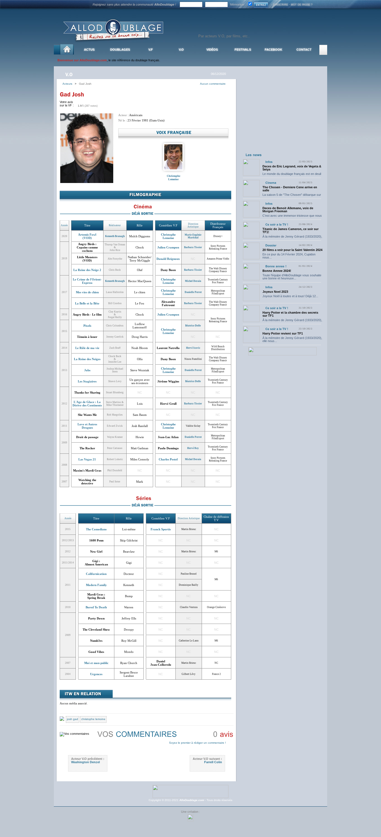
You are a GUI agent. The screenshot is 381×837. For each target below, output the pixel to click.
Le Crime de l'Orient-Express (87, 281)
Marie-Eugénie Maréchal (193, 236)
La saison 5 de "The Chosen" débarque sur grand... (291, 196)
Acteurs (68, 83)
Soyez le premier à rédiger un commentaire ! (197, 742)
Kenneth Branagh (115, 236)
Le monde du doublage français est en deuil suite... (291, 175)
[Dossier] (270, 245)
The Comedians (96, 529)
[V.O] (69, 74)
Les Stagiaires (87, 381)
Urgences (96, 674)
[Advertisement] (282, 116)
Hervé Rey (193, 448)
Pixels (87, 325)
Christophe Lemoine (173, 177)
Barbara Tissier (193, 247)
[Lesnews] (254, 155)
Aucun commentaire (213, 83)
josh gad (72, 719)
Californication (96, 573)
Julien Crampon (168, 247)
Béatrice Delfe (193, 325)
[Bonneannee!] (275, 266)
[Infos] (269, 161)
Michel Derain (193, 281)
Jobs (87, 370)
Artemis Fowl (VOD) (87, 236)
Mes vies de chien (87, 292)
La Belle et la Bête (87, 303)
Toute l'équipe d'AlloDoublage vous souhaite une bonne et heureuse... (291, 277)
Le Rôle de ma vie (87, 348)
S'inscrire (280, 4)
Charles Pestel (168, 459)
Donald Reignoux (168, 258)
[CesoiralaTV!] (276, 224)
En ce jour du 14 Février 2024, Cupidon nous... (288, 256)
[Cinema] (270, 182)
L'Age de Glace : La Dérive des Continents (87, 403)
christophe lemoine (93, 719)
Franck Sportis (161, 529)
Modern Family (96, 585)
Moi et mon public (96, 663)
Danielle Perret (193, 292)
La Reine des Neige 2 (87, 270)
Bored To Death (96, 607)
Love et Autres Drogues (87, 426)
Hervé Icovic (193, 347)
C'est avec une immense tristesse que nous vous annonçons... (292, 217)
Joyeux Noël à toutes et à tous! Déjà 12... (290, 296)
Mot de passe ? (301, 4)
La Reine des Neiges (87, 359)
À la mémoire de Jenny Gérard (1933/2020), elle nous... (292, 238)
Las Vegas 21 (87, 459)
